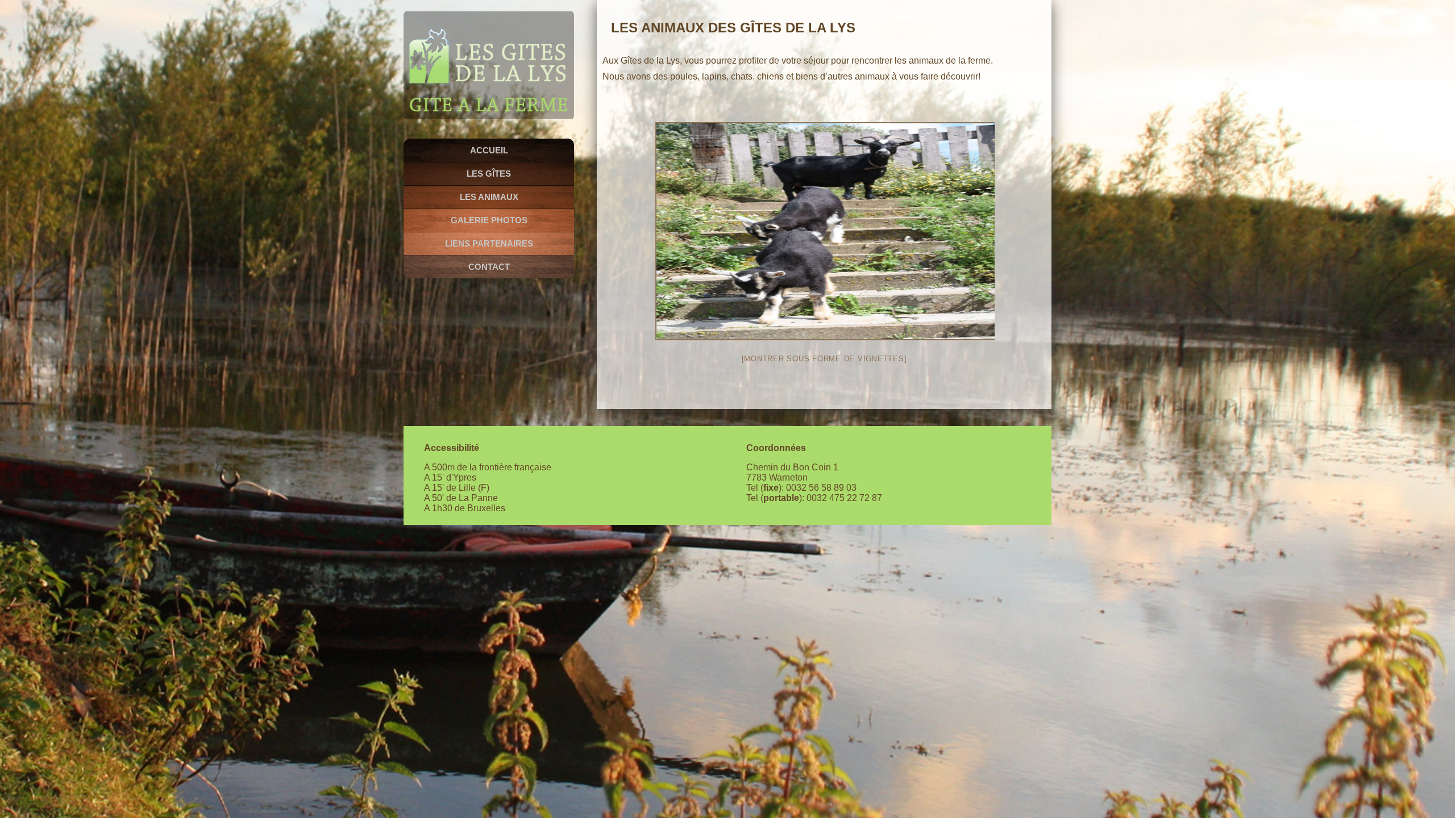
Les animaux (489, 197)
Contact (489, 267)
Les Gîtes (489, 173)
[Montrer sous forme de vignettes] (824, 358)
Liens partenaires (489, 243)
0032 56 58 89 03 (821, 488)
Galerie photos (489, 220)
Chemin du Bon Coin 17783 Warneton (792, 472)
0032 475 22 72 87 (844, 498)
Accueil (489, 150)
